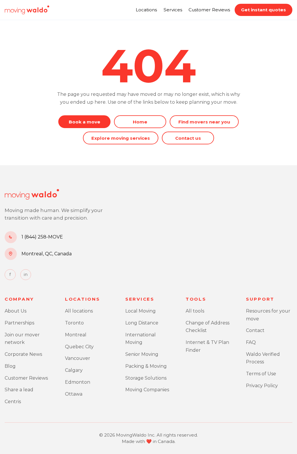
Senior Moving (141, 354)
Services (173, 9)
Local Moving (140, 311)
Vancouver (77, 358)
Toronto (74, 323)
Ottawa (73, 394)
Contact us (188, 138)
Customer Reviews (209, 9)
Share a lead (19, 389)
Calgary (74, 370)
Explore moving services (120, 138)
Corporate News (23, 354)
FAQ (251, 342)
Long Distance (141, 323)
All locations (79, 311)
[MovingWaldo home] (27, 10)
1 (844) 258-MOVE (42, 237)
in (26, 274)
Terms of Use (261, 373)
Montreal (75, 335)
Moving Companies (147, 389)
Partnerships (19, 323)
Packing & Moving (146, 366)
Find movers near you (204, 122)
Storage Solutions (145, 378)
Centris (13, 401)
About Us (15, 311)
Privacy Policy (262, 385)
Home (140, 122)
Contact (255, 330)
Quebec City (79, 346)
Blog (10, 366)
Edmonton (77, 382)
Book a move (84, 122)
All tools (195, 311)
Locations (146, 9)
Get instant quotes (263, 9)
